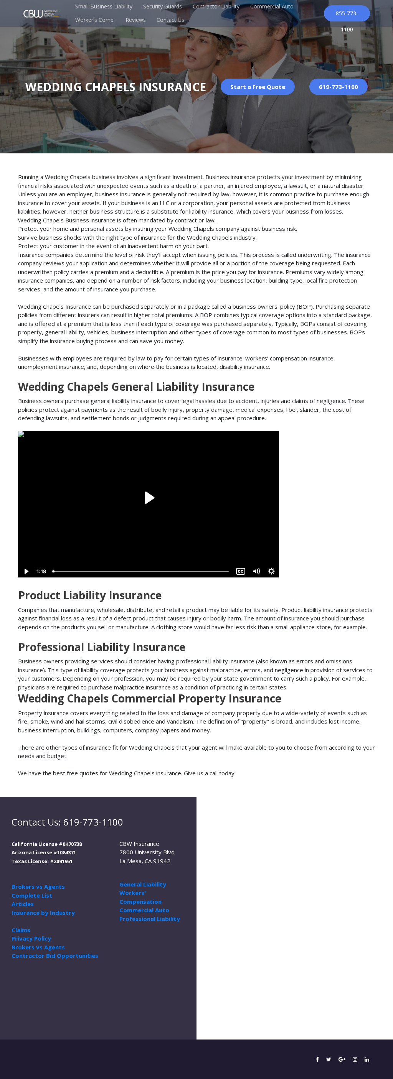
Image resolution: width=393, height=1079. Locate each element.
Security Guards (162, 6)
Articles (23, 904)
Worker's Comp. (95, 19)
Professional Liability (149, 919)
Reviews (135, 19)
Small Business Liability (103, 6)
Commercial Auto (272, 6)
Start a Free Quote (257, 86)
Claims (21, 930)
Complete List (32, 895)
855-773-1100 (347, 15)
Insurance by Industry (43, 912)
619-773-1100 (338, 86)
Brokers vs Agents (38, 886)
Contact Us (170, 19)
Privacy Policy (31, 938)
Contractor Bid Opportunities (55, 955)
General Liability (142, 884)
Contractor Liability (216, 6)
